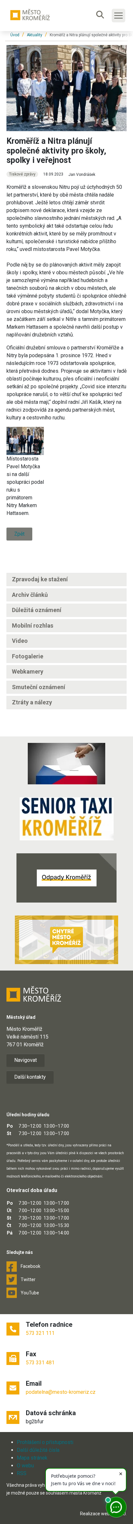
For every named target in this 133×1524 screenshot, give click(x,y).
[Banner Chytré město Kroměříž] (66, 940)
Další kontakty (30, 1077)
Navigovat (25, 1060)
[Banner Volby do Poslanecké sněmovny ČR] (66, 763)
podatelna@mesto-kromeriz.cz (61, 1392)
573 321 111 (40, 1333)
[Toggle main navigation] (118, 15)
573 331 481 (40, 1362)
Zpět (19, 534)
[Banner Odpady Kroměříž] (66, 878)
